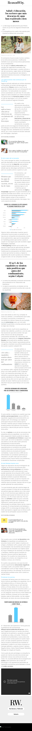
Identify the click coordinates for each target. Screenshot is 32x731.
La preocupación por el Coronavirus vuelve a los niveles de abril (18, 521)
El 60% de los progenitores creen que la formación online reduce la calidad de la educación (18, 530)
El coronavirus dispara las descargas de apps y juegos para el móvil (18, 143)
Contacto (16, 714)
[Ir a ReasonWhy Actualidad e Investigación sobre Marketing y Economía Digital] (16, 2)
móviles (3, 67)
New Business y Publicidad (16, 709)
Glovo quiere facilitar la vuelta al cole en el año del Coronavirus (18, 151)
